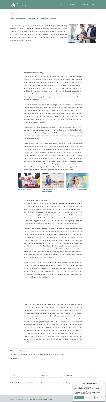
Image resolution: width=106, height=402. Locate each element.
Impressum (33, 399)
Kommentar (14, 358)
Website (70, 376)
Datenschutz (48, 399)
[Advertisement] (53, 59)
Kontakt (40, 399)
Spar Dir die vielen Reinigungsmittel (76, 189)
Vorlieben (99, 397)
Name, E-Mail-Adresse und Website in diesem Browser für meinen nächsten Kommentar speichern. (43, 383)
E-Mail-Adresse (44, 376)
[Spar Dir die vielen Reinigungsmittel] (77, 180)
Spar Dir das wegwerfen (24, 189)
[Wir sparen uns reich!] (19, 4)
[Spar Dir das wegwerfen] (29, 180)
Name (12, 376)
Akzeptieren (79, 397)
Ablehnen (89, 397)
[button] (103, 383)
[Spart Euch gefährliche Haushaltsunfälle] (53, 180)
